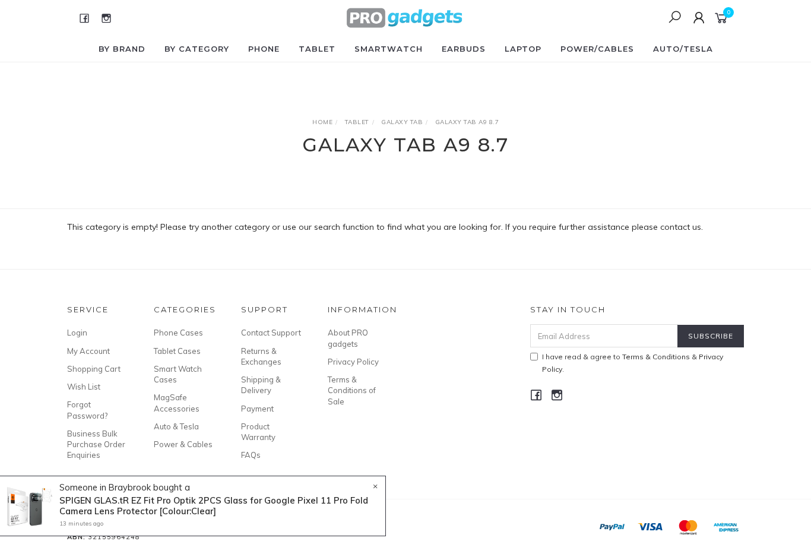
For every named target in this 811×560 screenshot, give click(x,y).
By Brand (122, 48)
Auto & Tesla (176, 426)
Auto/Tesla (683, 48)
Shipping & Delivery (261, 385)
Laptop (523, 48)
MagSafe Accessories (176, 403)
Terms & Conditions (656, 356)
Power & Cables (183, 444)
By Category (196, 48)
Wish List (83, 386)
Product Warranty (258, 432)
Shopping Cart (94, 369)
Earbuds (464, 48)
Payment (257, 408)
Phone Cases (178, 332)
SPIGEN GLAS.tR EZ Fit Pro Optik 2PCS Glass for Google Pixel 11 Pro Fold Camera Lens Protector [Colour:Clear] (213, 505)
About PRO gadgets (348, 338)
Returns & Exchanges (261, 356)
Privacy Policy (353, 361)
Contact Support (271, 332)
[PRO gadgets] (404, 17)
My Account (88, 351)
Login (77, 332)
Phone (264, 48)
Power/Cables (597, 48)
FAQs (251, 455)
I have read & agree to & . (632, 363)
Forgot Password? (87, 410)
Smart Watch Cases (178, 374)
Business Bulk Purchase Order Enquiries (96, 444)
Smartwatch (388, 48)
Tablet (317, 48)
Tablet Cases (177, 351)
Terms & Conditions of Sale (352, 390)
